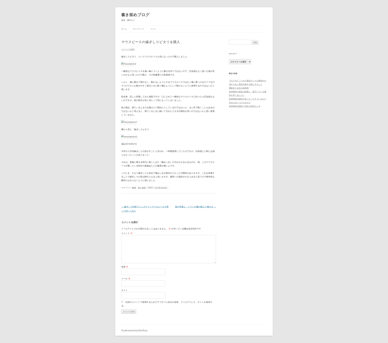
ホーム (124, 29)
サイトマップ (138, 29)
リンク (153, 29)
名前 (124, 266)
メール (125, 278)
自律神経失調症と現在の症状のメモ (244, 106)
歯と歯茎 (142, 187)
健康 (134, 187)
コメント (126, 233)
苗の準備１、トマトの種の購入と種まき (195, 206)
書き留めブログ (135, 14)
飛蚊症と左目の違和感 (239, 88)
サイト (124, 290)
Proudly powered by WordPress (134, 330)
